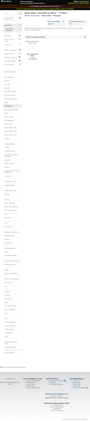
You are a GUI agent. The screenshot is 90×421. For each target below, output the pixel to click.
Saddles (7, 291)
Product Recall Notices (33, 387)
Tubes (6, 336)
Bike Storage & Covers (11, 98)
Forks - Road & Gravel (11, 210)
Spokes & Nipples (10, 309)
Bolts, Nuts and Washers (12, 109)
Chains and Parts (9, 163)
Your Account (77, 384)
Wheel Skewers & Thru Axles (11, 342)
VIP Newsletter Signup (56, 384)
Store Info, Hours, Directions (56, 410)
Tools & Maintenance (10, 322)
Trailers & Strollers (10, 325)
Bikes (6, 102)
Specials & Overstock (11, 57)
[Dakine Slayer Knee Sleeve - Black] (32, 47)
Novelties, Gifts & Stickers (12, 261)
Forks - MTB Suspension (11, 207)
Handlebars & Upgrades (11, 232)
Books (6, 113)
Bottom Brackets (9, 120)
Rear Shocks (8, 282)
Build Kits (7, 138)
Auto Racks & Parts (10, 71)
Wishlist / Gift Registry (11, 50)
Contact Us (8, 44)
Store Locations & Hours (10, 40)
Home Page (8, 36)
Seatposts (7, 295)
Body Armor (8, 106)
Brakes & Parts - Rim (10, 135)
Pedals (6, 270)
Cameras (7, 147)
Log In (22, 3)
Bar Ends (7, 81)
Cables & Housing (10, 144)
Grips (6, 223)
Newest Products (10, 54)
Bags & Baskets (9, 77)
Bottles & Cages (9, 117)
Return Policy (30, 386)
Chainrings (8, 160)
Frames (7, 214)
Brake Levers (8, 124)
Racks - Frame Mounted (11, 279)
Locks (6, 252)
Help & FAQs (76, 382)
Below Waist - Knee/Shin (51, 16)
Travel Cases (8, 333)
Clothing (7, 167)
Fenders (7, 199)
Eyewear (7, 194)
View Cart (78, 1)
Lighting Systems (10, 248)
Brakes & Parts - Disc (11, 127)
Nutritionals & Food (10, 264)
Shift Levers (8, 298)
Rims (6, 286)
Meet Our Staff (31, 382)
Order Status (29, 3)
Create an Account (39, 3)
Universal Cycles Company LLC (56, 394)
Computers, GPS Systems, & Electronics (12, 171)
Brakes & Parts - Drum (11, 131)
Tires (6, 318)
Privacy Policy (31, 384)
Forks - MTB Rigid (10, 203)
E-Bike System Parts (10, 190)
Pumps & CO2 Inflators (11, 273)
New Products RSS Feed (57, 380)
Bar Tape (7, 84)
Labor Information (10, 352)
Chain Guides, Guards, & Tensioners (11, 155)
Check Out (86, 1)
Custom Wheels (9, 64)
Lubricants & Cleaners (11, 255)
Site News (53, 382)
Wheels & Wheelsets (10, 347)
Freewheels (8, 217)
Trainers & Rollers (9, 329)
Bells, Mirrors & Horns (11, 91)
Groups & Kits (8, 226)
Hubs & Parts (8, 243)
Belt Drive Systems (10, 95)
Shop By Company (10, 61)
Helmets (7, 239)
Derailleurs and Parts (10, 181)
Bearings (7, 88)
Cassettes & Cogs (10, 151)
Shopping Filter (9, 18)
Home (27, 16)
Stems (6, 313)
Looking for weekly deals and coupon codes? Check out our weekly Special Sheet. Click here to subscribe (45, 9)
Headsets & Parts (10, 235)
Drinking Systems (10, 185)
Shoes (6, 302)
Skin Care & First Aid (10, 306)
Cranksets (7, 176)
